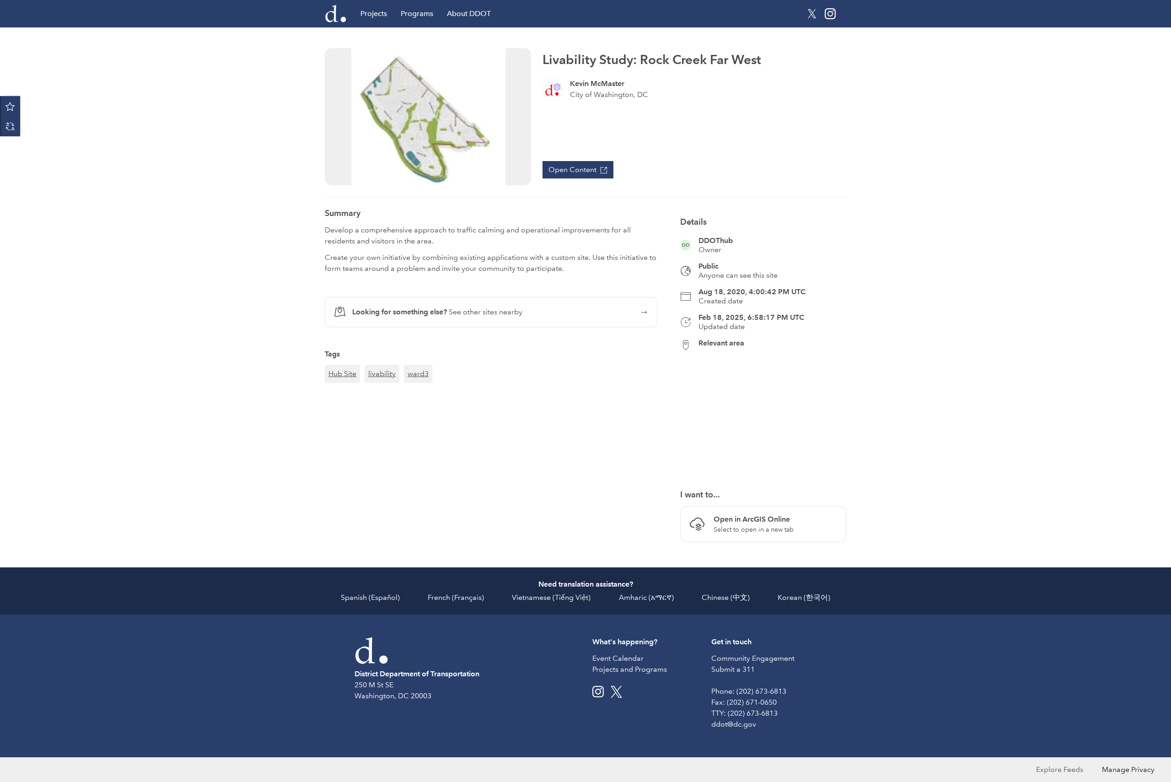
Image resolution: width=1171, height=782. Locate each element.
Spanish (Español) (370, 597)
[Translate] (10, 126)
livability (382, 373)
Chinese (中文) (726, 597)
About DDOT (469, 13)
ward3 (418, 373)
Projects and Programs (629, 669)
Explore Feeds (1059, 769)
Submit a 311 (733, 669)
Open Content (572, 169)
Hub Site (342, 373)
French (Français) (456, 597)
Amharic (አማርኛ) (646, 597)
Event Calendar (618, 658)
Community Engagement (753, 658)
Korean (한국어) (804, 597)
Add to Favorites (10, 106)
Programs (417, 13)
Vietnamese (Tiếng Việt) (551, 597)
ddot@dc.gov (733, 724)
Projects (373, 13)
